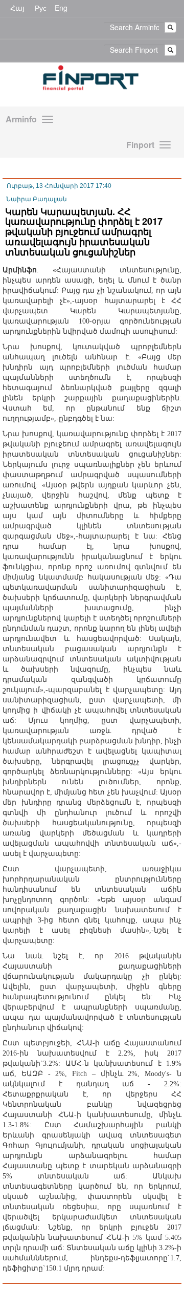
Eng (61, 8)
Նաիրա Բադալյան (36, 199)
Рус (41, 8)
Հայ (17, 8)
